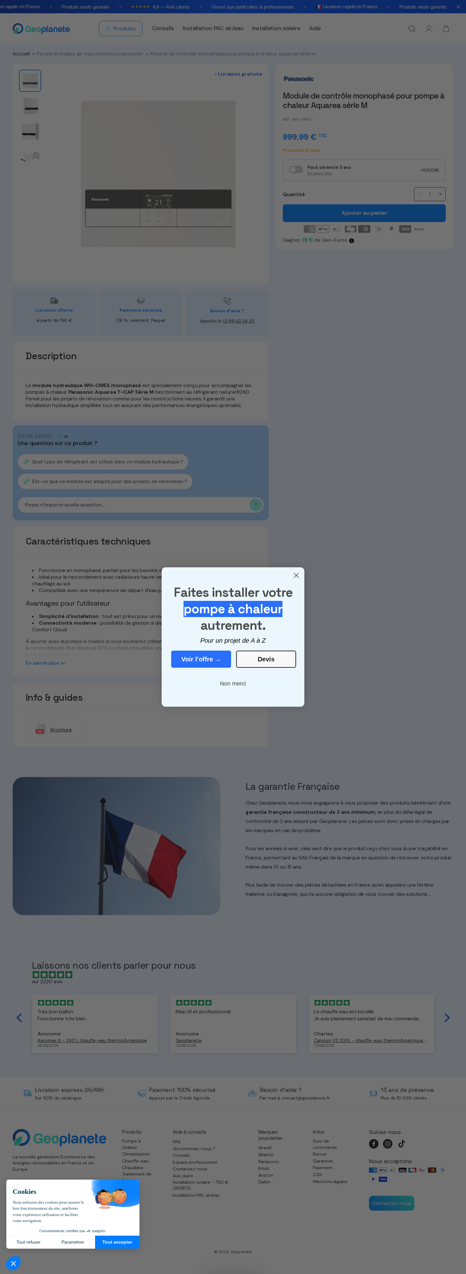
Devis (266, 659)
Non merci (233, 683)
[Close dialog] (296, 575)
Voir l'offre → (201, 659)
